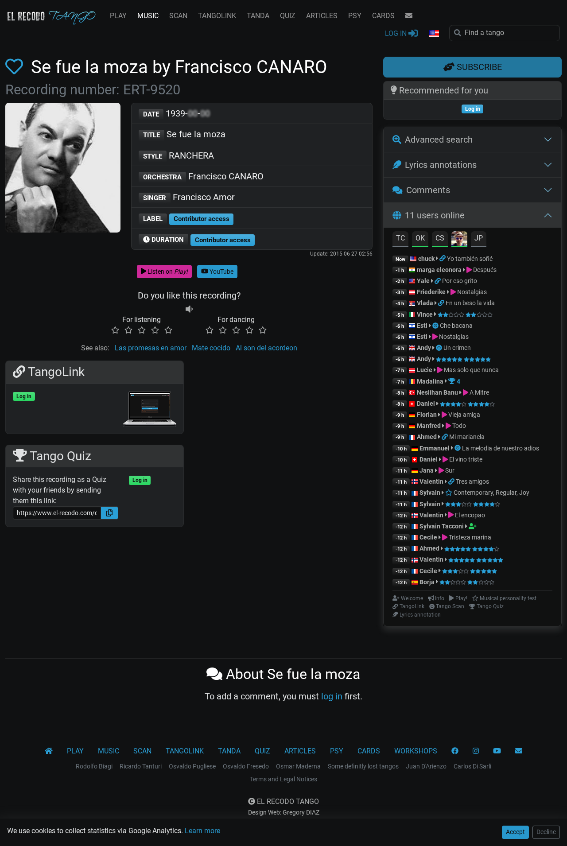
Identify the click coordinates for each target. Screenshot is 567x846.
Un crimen (457, 347)
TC (400, 238)
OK (420, 238)
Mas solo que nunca (471, 369)
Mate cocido (211, 348)
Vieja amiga (463, 414)
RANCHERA (178, 155)
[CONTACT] (408, 16)
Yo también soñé (470, 258)
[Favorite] (16, 67)
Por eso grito (459, 280)
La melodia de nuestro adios (500, 448)
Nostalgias (471, 291)
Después (484, 269)
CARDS (383, 16)
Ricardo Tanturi (141, 766)
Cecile (428, 537)
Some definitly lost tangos (363, 766)
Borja (427, 582)
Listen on (167, 271)
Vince (425, 314)
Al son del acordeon (266, 348)
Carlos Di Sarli (472, 766)
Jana (426, 470)
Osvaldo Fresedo (246, 766)
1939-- (176, 113)
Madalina (430, 381)
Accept (515, 831)
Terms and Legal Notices (283, 779)
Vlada (425, 303)
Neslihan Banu (437, 392)
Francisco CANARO (203, 176)
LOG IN (396, 33)
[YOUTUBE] (497, 751)
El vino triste (465, 459)
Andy (424, 347)
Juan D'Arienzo (426, 766)
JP (478, 238)
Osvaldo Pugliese (192, 766)
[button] (433, 34)
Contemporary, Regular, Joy (490, 492)
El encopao (469, 515)
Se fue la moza (184, 134)
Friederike (431, 291)
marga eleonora (439, 269)
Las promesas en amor (150, 348)
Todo (458, 425)
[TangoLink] (443, 258)
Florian (427, 414)
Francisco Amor (189, 197)
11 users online (435, 215)
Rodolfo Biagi (94, 766)
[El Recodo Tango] (49, 751)
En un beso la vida (470, 303)
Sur (449, 470)
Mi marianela (467, 436)
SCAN (178, 16)
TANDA (258, 16)
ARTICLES (322, 16)
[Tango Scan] (436, 325)
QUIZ (287, 16)
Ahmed (427, 436)
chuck (426, 258)
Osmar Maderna (298, 766)
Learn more (202, 831)
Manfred (429, 425)
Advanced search (439, 139)
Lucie (424, 369)
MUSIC (148, 16)
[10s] (189, 309)
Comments (428, 190)
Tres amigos (472, 481)
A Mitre (478, 392)
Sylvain (429, 492)
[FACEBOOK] (455, 751)
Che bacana (456, 325)
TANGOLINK (217, 16)
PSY (354, 16)
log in (331, 696)
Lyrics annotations (441, 164)
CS (439, 238)
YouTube (220, 271)
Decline (546, 831)
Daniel (426, 403)
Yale (423, 280)
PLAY (118, 16)
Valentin (431, 481)
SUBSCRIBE (478, 67)
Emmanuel (434, 448)
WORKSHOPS (415, 751)
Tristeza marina (469, 537)
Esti (422, 325)
